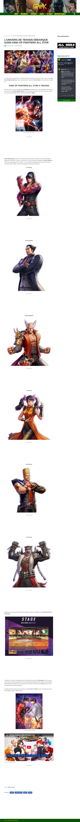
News (9, 35)
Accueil (5, 35)
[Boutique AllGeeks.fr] (66, 51)
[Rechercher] (74, 14)
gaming (11, 792)
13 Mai (68, 69)
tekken (30, 792)
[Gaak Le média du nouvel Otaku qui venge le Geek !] (40, 6)
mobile (25, 792)
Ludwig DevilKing (9, 45)
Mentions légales (60, 14)
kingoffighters (18, 792)
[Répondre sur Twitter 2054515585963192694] (62, 95)
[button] (18, 13)
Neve (5, 820)
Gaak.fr (62, 69)
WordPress (15, 820)
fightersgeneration (11, 787)
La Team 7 (50, 14)
